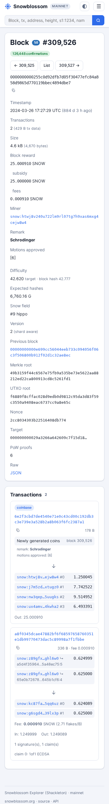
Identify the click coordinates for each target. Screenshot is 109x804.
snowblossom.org (20, 801)
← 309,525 (24, 65)
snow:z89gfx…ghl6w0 (38, 658)
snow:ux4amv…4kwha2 (38, 606)
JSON (16, 472)
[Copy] (13, 91)
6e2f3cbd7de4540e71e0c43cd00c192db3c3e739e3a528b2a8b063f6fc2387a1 (54, 519)
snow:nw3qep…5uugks (38, 597)
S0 (36, 43)
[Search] (98, 20)
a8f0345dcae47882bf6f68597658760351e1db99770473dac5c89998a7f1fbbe (54, 637)
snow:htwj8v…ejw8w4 (38, 577)
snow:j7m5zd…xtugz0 (38, 587)
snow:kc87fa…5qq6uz (38, 703)
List (47, 65)
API (55, 801)
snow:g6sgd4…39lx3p (38, 713)
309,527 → (69, 65)
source (44, 801)
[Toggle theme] (84, 6)
